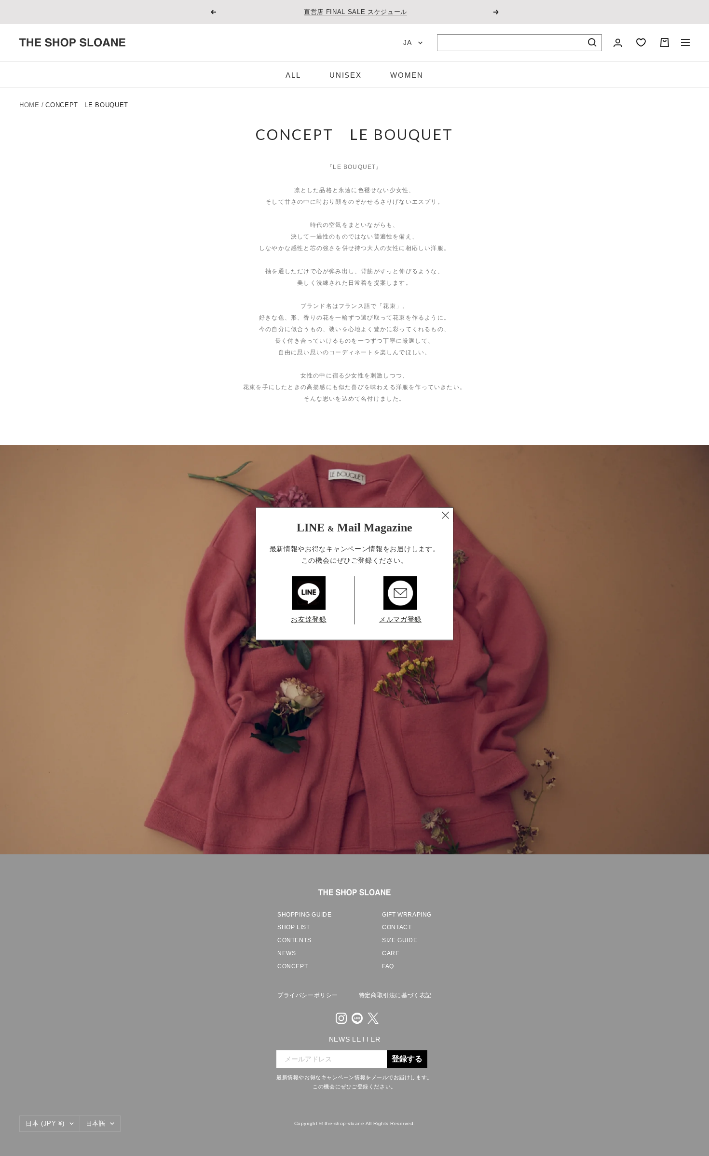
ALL (293, 75)
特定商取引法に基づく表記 (395, 995)
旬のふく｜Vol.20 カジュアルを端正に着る (355, 11)
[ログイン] (618, 43)
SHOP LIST (293, 927)
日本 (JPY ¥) (45, 1123)
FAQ (388, 966)
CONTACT (396, 927)
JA (408, 42)
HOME (29, 105)
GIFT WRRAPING (407, 914)
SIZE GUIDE (399, 940)
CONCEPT (292, 966)
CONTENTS (294, 940)
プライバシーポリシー (307, 995)
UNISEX (345, 75)
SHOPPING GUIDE (304, 914)
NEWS (286, 953)
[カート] (664, 42)
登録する (407, 1059)
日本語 (96, 1123)
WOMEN (406, 75)
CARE (390, 953)
